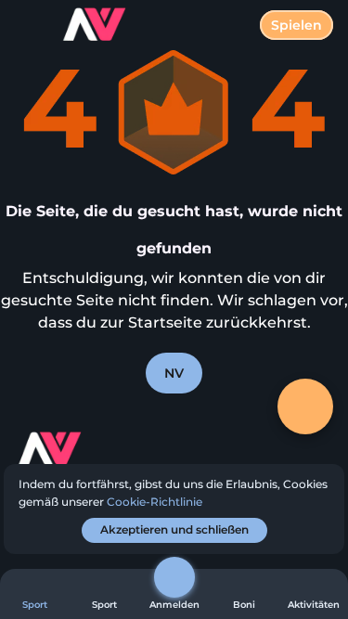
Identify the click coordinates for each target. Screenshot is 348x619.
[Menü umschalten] (29, 29)
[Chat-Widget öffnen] (305, 406)
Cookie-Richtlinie (154, 502)
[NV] (84, 451)
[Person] (174, 577)
